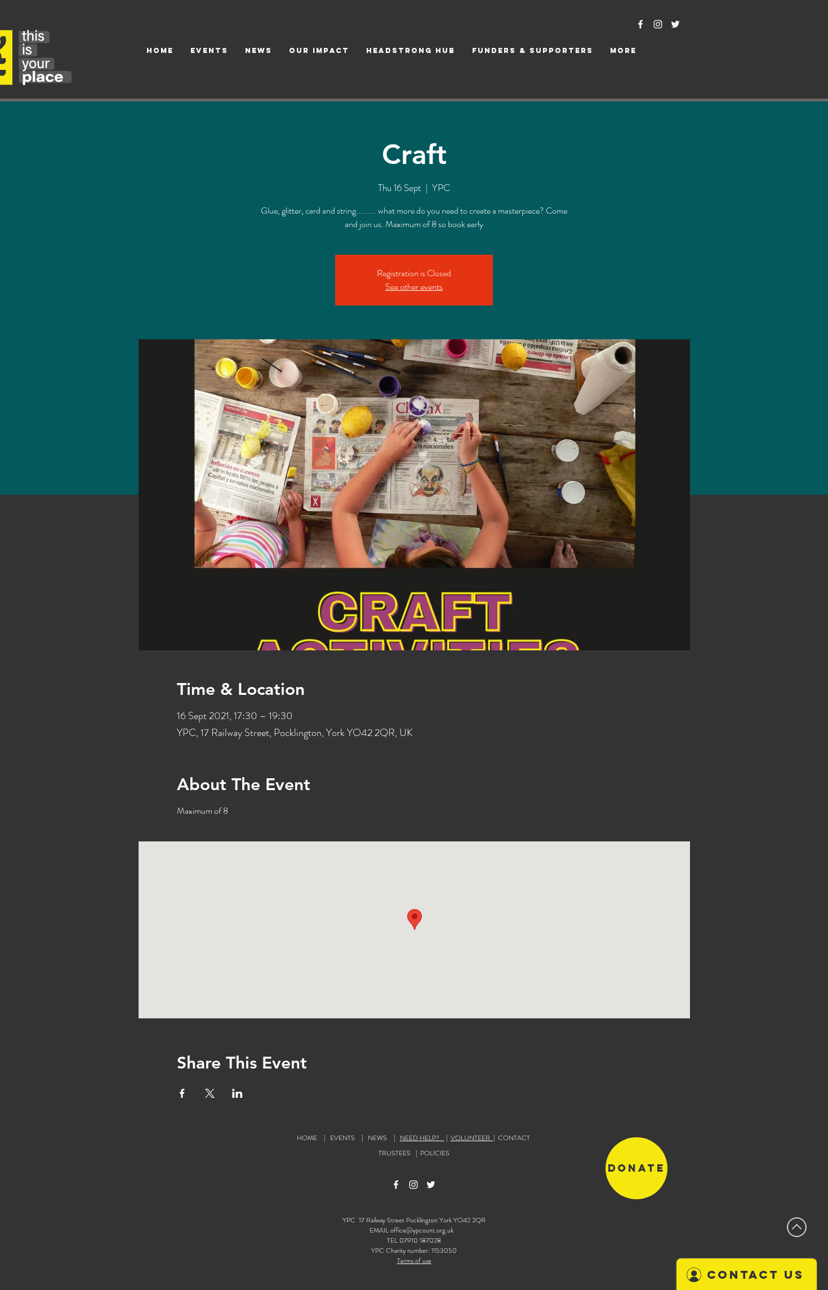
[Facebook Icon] (640, 24)
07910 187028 (420, 1240)
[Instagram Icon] (658, 24)
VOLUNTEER (472, 1138)
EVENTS (342, 1138)
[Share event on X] (209, 1093)
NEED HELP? (422, 1138)
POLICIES (434, 1153)
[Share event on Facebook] (182, 1093)
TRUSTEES (396, 1153)
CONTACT (514, 1138)
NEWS (377, 1138)
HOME (307, 1138)
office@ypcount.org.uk (421, 1230)
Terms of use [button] (414, 1261)
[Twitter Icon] (675, 24)
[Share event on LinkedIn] (237, 1093)
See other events (414, 286)
